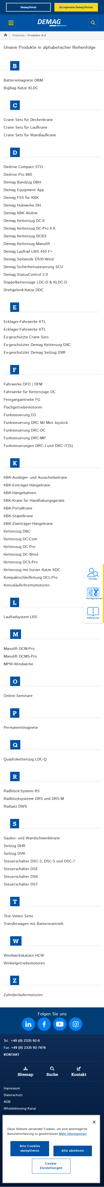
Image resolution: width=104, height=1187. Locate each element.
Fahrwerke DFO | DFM (23, 384)
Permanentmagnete (21, 727)
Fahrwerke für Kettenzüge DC (30, 392)
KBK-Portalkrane (18, 508)
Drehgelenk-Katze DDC (24, 290)
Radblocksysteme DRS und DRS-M (34, 799)
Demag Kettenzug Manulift (27, 244)
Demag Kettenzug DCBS (25, 236)
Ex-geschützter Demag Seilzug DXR (35, 352)
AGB (7, 1101)
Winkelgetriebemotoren (24, 963)
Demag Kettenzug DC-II (24, 221)
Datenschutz (13, 1095)
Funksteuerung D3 (20, 415)
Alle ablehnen (72, 1151)
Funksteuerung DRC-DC (24, 430)
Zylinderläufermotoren (23, 995)
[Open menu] (10, 22)
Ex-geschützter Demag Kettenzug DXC (37, 345)
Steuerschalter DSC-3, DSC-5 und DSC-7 (39, 861)
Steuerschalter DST (21, 884)
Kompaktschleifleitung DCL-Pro (31, 577)
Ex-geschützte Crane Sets (26, 337)
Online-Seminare (18, 696)
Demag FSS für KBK (21, 198)
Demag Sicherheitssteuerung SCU (33, 267)
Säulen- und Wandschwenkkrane (32, 838)
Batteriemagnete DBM (23, 80)
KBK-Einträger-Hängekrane (27, 485)
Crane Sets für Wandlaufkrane (30, 135)
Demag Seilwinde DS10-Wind (29, 259)
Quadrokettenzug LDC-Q (25, 759)
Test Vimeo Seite (18, 916)
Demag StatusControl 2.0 (26, 274)
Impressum (12, 1088)
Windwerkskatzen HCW (24, 955)
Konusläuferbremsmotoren (27, 585)
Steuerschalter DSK (21, 876)
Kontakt (78, 1075)
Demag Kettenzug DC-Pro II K (29, 228)
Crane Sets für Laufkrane (25, 127)
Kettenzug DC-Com (20, 539)
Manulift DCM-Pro (19, 649)
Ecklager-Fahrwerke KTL (25, 322)
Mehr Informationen (73, 1134)
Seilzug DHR (14, 846)
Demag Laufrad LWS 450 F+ (28, 251)
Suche (52, 1075)
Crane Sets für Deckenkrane (28, 120)
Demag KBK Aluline (21, 213)
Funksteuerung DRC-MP (25, 438)
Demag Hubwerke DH (22, 205)
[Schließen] (94, 1122)
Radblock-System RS (22, 791)
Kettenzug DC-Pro (19, 547)
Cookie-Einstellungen (51, 1166)
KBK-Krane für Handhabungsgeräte (34, 500)
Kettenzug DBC (17, 531)
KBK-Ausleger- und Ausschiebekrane (35, 477)
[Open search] (93, 23)
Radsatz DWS (15, 806)
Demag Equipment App (24, 190)
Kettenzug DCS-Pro (21, 562)
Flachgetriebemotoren (23, 407)
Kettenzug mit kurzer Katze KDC (32, 570)
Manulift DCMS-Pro (20, 656)
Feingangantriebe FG (22, 399)
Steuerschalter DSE (21, 869)
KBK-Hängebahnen (20, 493)
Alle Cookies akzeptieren (30, 1148)
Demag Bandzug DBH (22, 182)
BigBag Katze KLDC (21, 88)
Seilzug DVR (14, 853)
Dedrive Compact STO (23, 167)
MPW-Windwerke (18, 664)
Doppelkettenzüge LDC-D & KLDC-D (35, 282)
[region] (51, 1149)
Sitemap (25, 1075)
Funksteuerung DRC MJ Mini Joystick (36, 423)
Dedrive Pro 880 (18, 174)
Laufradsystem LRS (20, 617)
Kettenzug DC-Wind (21, 554)
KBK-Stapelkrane (18, 516)
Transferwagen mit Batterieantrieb (33, 924)
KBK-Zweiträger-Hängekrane (28, 524)
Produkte (18, 35)
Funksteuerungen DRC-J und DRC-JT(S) (38, 446)
